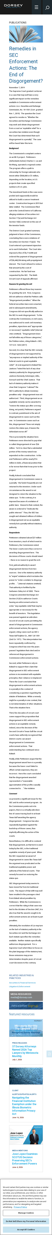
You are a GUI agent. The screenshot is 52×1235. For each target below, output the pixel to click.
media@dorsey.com (21, 997)
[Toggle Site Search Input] (47, 7)
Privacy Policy (20, 1207)
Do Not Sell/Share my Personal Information (26, 1221)
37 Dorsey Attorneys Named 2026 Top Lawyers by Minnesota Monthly (25, 1051)
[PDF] (49, 1053)
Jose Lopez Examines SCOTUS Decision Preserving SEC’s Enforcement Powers (25, 1158)
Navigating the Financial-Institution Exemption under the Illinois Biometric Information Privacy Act (24, 1105)
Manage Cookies (26, 1213)
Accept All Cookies (26, 1229)
